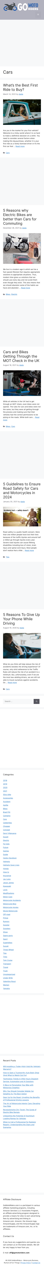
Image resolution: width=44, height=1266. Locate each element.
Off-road (6, 914)
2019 (5, 784)
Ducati (5, 837)
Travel (5, 967)
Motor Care (7, 897)
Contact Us (36, 1263)
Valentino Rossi (9, 981)
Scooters (6, 929)
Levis (5, 890)
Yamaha (6, 988)
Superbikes (7, 943)
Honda (6, 869)
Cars (8, 153)
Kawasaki (7, 886)
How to (6, 872)
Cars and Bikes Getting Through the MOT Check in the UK (21, 356)
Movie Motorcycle (10, 911)
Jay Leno (7, 879)
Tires (5, 957)
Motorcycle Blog (9, 904)
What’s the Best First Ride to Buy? (20, 87)
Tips (7, 557)
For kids (6, 844)
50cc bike (7, 795)
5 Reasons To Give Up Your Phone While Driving (21, 618)
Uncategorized (9, 974)
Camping (6, 816)
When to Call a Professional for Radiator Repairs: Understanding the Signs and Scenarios (19, 1124)
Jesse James (8, 883)
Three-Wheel (8, 950)
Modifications (8, 893)
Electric (14, 294)
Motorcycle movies (10, 907)
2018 (5, 780)
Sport (5, 939)
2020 (5, 787)
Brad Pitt (6, 812)
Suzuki (5, 946)
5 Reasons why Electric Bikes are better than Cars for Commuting (20, 217)
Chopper (6, 826)
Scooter (6, 925)
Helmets (6, 862)
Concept (6, 830)
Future (5, 847)
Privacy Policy (26, 1263)
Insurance (7, 876)
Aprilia (5, 805)
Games (6, 851)
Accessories (8, 798)
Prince (5, 918)
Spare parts (8, 936)
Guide (5, 854)
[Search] (36, 701)
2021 (5, 791)
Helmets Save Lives (11, 865)
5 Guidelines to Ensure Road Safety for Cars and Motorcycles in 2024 (22, 490)
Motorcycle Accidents (12, 900)
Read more (20, 146)
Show (5, 932)
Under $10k (8, 978)
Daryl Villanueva (9, 833)
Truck (5, 971)
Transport (7, 964)
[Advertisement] (22, 42)
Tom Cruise (7, 960)
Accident (6, 802)
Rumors (6, 921)
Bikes (8, 294)
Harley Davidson (10, 858)
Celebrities (7, 823)
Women (6, 985)
